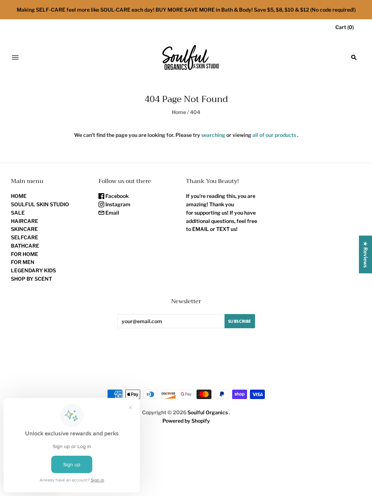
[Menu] (15, 57)
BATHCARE (25, 246)
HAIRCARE (24, 221)
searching (213, 135)
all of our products (274, 135)
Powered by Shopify (186, 421)
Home (179, 112)
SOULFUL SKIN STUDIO (40, 204)
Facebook (116, 196)
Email (111, 213)
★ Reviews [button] (366, 254)
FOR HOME (24, 254)
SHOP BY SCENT (31, 279)
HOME (19, 196)
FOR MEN (23, 262)
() (344, 27)
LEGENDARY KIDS (33, 270)
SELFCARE (24, 237)
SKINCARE (24, 229)
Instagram (117, 204)
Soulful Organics (207, 412)
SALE (18, 213)
